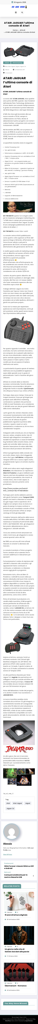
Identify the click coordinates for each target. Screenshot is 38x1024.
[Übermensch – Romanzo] (19, 972)
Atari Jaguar (11, 66)
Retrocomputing (17, 63)
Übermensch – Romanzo (16, 986)
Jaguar (18, 66)
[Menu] (16, 12)
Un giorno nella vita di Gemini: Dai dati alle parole (17, 950)
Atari (6, 66)
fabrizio (9, 912)
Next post (7, 872)
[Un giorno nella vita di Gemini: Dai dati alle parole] (19, 935)
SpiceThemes (29, 1021)
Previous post (8, 863)
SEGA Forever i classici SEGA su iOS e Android (18, 867)
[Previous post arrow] (33, 866)
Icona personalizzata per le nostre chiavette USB (15, 876)
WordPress (8, 1021)
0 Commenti (8, 73)
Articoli (7, 63)
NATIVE (27, 761)
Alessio (7, 70)
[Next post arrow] (33, 876)
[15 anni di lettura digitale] (19, 901)
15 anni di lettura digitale (16, 915)
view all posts (7, 854)
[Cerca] (22, 12)
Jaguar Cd (23, 66)
